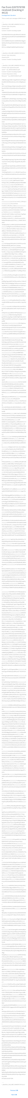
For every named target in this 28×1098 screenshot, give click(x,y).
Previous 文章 (14, 1090)
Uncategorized (6, 15)
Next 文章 (14, 1094)
